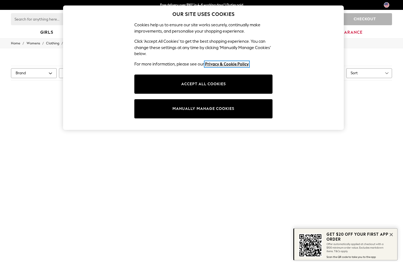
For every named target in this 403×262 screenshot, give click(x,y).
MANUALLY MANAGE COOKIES (203, 108)
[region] (203, 67)
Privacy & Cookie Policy (227, 64)
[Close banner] (390, 234)
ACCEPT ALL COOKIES (203, 84)
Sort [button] (354, 73)
